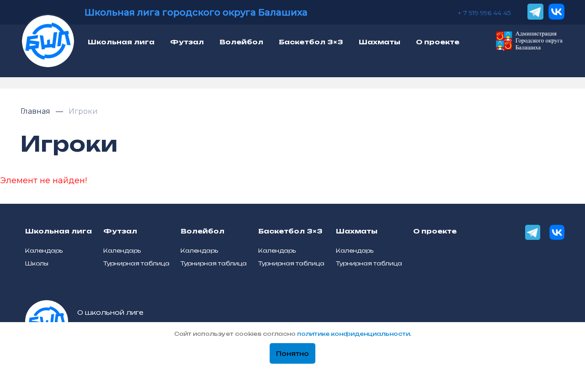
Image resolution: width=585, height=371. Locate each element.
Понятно (292, 353)
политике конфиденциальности (353, 333)
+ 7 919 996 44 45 (484, 13)
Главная (36, 111)
